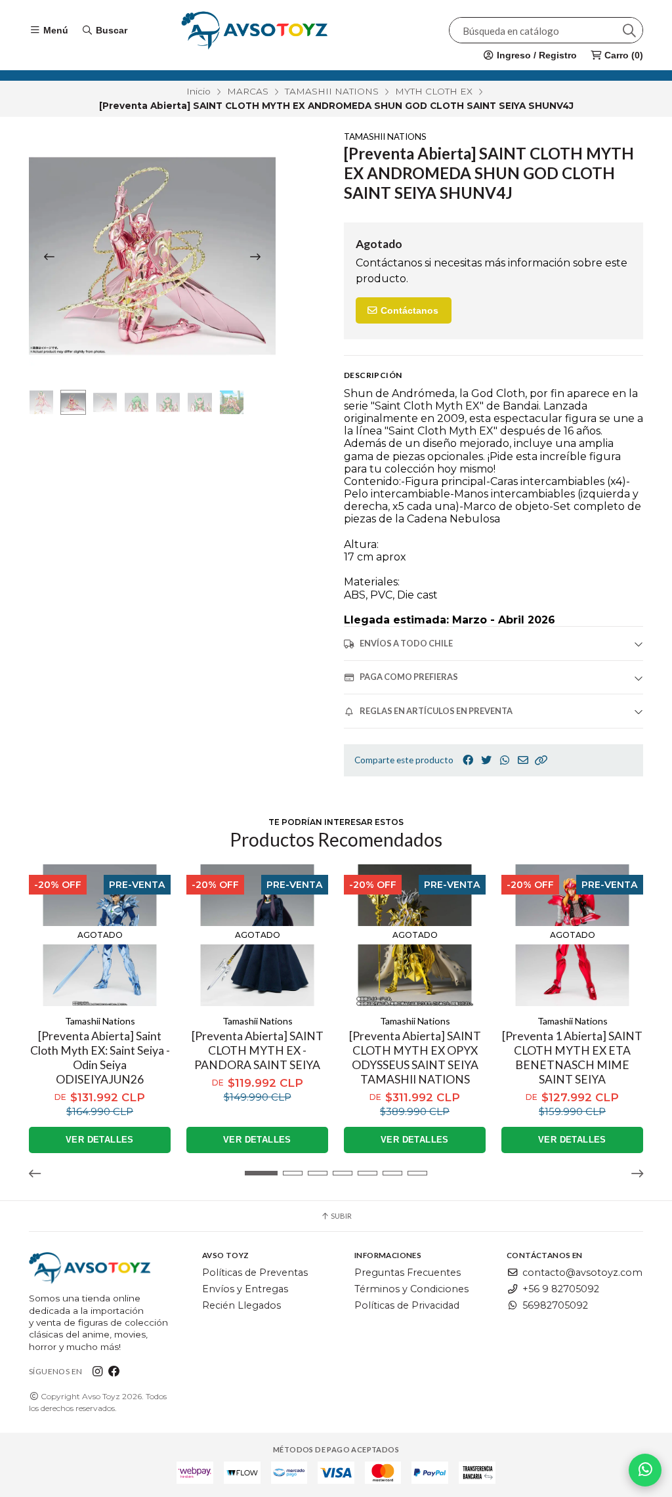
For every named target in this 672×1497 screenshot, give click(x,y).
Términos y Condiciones (411, 1289)
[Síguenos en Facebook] (114, 1371)
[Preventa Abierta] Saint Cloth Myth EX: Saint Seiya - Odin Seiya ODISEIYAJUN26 (100, 1057)
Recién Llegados (241, 1305)
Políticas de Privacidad (406, 1305)
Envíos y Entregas (245, 1289)
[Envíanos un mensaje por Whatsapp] (645, 1470)
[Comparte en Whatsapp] (504, 760)
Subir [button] (340, 1216)
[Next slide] (255, 256)
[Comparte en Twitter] (486, 760)
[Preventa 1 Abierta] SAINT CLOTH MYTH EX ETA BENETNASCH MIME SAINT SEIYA (572, 1057)
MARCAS (247, 91)
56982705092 (555, 1305)
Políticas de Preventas (255, 1272)
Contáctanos (408, 310)
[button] (541, 760)
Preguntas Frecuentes (407, 1272)
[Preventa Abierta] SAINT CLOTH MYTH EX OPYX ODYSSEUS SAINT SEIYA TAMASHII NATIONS (415, 1057)
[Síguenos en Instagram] (97, 1371)
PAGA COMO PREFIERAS (409, 676)
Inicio (198, 91)
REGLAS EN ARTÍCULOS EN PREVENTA (436, 711)
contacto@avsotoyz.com (582, 1272)
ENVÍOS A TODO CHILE (406, 643)
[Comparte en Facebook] (467, 760)
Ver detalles (100, 1140)
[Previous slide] (49, 256)
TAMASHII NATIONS (332, 91)
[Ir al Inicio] (254, 30)
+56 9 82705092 (560, 1289)
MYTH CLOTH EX (433, 91)
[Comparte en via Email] (523, 760)
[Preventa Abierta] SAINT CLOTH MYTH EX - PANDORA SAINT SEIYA (258, 1050)
